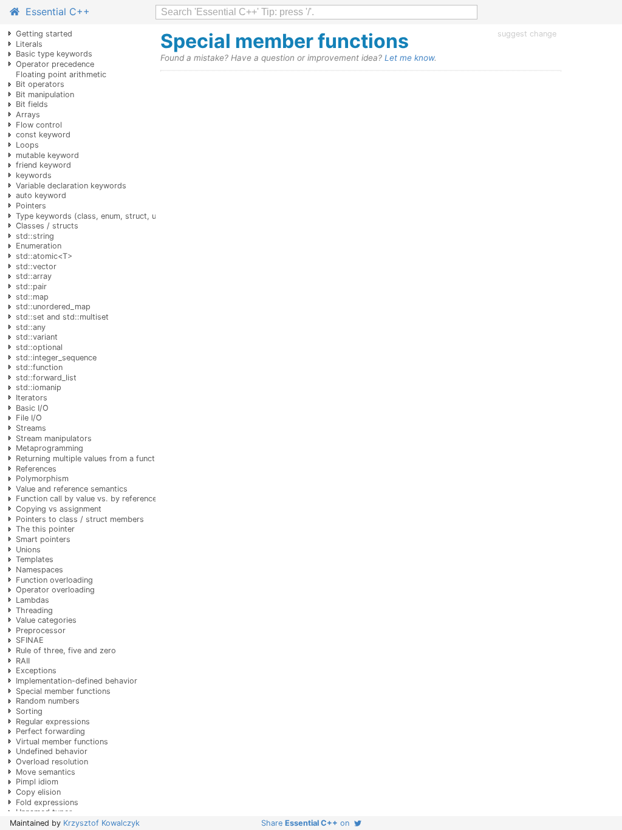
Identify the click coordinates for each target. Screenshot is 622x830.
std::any (31, 327)
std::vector (36, 266)
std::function (39, 367)
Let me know (409, 58)
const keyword (43, 134)
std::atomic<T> (44, 256)
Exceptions (36, 670)
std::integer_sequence (56, 357)
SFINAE (30, 640)
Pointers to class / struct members (80, 519)
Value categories (46, 620)
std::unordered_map (53, 306)
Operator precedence (55, 64)
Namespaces (39, 569)
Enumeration (38, 245)
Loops (27, 144)
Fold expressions (47, 802)
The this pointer (45, 528)
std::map (32, 296)
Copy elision (38, 792)
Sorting (29, 711)
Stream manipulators (54, 438)
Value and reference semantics (72, 488)
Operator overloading (55, 589)
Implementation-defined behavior (76, 680)
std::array (34, 276)
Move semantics (45, 772)
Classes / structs (47, 225)
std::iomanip (38, 387)
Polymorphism (42, 478)
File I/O (29, 417)
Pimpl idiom (37, 781)
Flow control (39, 124)
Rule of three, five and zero (66, 650)
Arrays (28, 114)
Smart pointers (43, 539)
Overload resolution (52, 761)
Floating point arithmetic (61, 74)
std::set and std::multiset (62, 316)
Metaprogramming (49, 448)
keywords (34, 175)
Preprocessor (41, 630)
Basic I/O (32, 408)
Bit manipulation (45, 94)
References (36, 468)
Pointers (31, 205)
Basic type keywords (54, 53)
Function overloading (54, 580)
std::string (35, 236)
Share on (307, 823)
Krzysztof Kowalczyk (101, 823)
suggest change (526, 33)
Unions (28, 549)
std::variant (37, 336)
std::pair (31, 286)
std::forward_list (46, 377)
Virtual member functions (62, 741)
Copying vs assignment (58, 508)
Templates (34, 559)
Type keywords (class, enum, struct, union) (95, 216)
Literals (29, 44)
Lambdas (32, 600)
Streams (31, 428)
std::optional (39, 347)
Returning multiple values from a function (91, 458)
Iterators (31, 397)
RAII (23, 660)
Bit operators (40, 84)
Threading (34, 610)
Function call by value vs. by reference (86, 498)
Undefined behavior (51, 751)
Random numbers (48, 700)
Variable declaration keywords (71, 185)
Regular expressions (53, 721)
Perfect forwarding (50, 731)
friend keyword (43, 165)
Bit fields (32, 104)
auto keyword (41, 195)
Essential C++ (54, 11)
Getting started (44, 33)
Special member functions (63, 691)
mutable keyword (47, 155)
